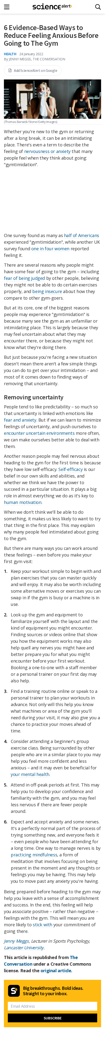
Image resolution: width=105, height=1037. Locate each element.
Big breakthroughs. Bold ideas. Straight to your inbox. (53, 990)
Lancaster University (23, 947)
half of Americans (81, 235)
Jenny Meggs (16, 941)
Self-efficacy (70, 469)
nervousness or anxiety (47, 151)
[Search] (98, 7)
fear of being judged (24, 278)
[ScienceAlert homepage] (53, 7)
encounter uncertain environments (39, 433)
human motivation (23, 502)
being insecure (47, 291)
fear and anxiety (20, 420)
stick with (42, 925)
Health (10, 53)
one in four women (50, 248)
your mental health (30, 774)
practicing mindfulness (34, 855)
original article (56, 970)
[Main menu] (8, 7)
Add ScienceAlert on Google (35, 70)
